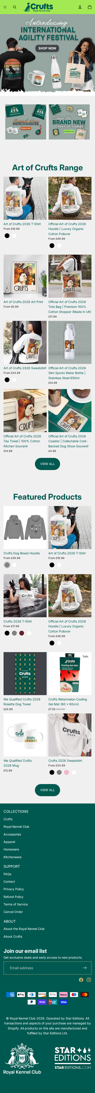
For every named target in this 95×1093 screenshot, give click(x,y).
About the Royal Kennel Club (24, 929)
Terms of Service (16, 904)
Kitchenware (12, 857)
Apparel (9, 842)
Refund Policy (13, 897)
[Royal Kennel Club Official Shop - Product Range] (25, 121)
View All (47, 464)
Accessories (12, 834)
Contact (9, 881)
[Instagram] (88, 979)
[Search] (14, 7)
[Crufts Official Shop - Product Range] (69, 121)
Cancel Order (13, 912)
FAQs (7, 874)
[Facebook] (81, 979)
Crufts (8, 819)
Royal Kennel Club (16, 826)
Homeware (11, 849)
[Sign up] (84, 968)
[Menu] (5, 7)
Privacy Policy (14, 889)
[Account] (80, 7)
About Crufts (13, 936)
